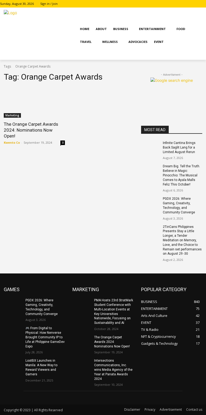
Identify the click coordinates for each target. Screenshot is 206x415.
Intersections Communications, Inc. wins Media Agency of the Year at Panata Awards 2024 (113, 369)
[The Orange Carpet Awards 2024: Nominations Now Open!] (34, 102)
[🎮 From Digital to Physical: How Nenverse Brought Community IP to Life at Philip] (13, 332)
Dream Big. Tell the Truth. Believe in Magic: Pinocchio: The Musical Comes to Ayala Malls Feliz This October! (181, 175)
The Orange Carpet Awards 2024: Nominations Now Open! (31, 130)
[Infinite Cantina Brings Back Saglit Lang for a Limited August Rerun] (150, 147)
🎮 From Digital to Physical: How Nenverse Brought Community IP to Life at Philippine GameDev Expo (45, 337)
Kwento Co (12, 142)
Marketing (12, 115)
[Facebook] (188, 4)
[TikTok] (203, 4)
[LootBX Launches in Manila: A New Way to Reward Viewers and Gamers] (13, 364)
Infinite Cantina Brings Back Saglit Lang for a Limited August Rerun (179, 147)
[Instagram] (195, 4)
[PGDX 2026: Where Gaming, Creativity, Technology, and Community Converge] (150, 203)
